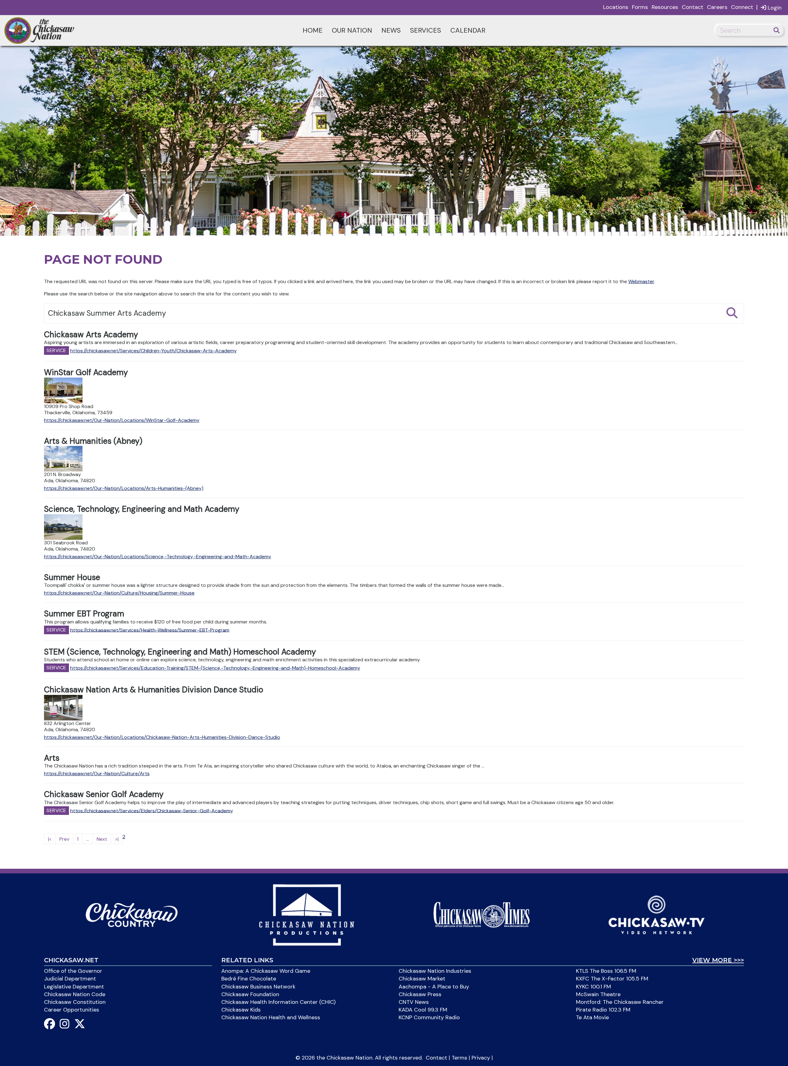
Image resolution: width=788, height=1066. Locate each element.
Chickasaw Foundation (250, 994)
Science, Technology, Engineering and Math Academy (141, 509)
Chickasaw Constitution (75, 1002)
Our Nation (352, 30)
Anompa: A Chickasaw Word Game (265, 971)
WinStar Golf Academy (86, 372)
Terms (459, 1057)
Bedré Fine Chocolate (248, 978)
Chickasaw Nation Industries (435, 971)
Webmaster (641, 281)
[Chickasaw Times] (481, 914)
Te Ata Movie (592, 1017)
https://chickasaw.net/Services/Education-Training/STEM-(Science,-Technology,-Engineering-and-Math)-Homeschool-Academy (215, 668)
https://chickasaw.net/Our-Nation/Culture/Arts (97, 773)
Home (313, 30)
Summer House (72, 577)
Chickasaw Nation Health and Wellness (270, 1017)
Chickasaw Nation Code (74, 994)
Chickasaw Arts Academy (91, 334)
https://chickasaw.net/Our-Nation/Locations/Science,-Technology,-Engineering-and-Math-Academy (157, 556)
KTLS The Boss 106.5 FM (606, 971)
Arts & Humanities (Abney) (93, 441)
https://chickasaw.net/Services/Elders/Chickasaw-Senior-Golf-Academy (151, 810)
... (87, 839)
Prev (64, 839)
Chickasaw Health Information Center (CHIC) (278, 1002)
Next (102, 839)
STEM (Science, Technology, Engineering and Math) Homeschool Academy (180, 652)
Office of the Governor (73, 971)
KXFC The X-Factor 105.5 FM (612, 978)
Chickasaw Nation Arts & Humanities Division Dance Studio (153, 689)
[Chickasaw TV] (656, 914)
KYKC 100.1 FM (593, 986)
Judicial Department (70, 978)
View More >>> (718, 960)
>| (117, 839)
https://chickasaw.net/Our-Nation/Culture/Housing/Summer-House (119, 593)
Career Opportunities (71, 1009)
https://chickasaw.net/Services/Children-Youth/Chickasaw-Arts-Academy (153, 350)
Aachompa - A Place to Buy (434, 986)
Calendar (467, 30)
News (391, 30)
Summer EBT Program (84, 613)
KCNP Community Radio (429, 1017)
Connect (742, 7)
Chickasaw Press (420, 994)
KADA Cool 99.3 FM (423, 1009)
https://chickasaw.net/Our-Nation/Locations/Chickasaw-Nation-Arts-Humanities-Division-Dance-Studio (162, 737)
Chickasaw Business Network (258, 986)
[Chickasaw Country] (131, 914)
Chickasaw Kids (241, 1009)
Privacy (481, 1057)
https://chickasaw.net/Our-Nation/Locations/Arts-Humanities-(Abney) (123, 488)
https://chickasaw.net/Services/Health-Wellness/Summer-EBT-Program (149, 630)
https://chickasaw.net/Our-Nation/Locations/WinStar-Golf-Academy (121, 420)
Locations (615, 7)
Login (774, 7)
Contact (692, 7)
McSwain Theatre (598, 994)
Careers (717, 7)
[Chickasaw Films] (306, 914)
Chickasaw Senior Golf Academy (103, 794)
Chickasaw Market (422, 978)
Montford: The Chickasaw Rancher (620, 1002)
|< (50, 839)
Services (425, 30)
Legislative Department (74, 986)
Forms (640, 7)
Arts (51, 758)
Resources (665, 7)
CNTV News (414, 1002)
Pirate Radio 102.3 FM (603, 1009)
